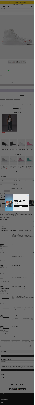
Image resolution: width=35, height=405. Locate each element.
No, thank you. (21, 208)
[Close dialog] (28, 195)
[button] (33, 144)
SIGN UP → (21, 206)
